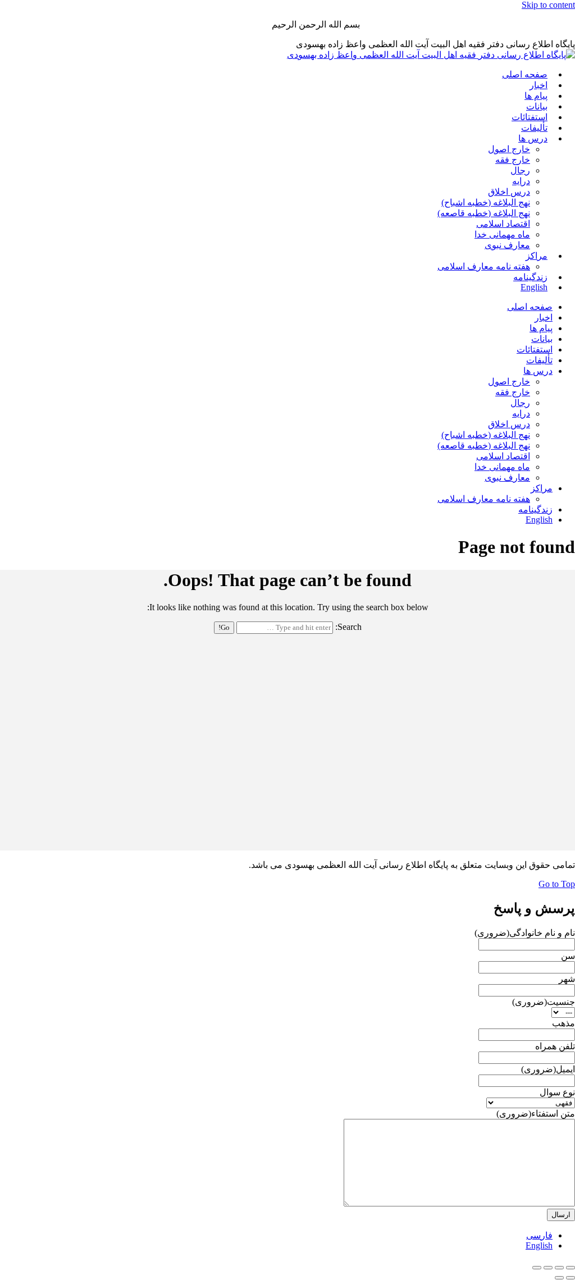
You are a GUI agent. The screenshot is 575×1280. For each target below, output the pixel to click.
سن (568, 956)
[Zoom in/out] (536, 1267)
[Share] (559, 1267)
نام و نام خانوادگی (524, 933)
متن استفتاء (535, 1113)
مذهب (563, 1023)
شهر (567, 979)
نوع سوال (557, 1092)
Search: (348, 627)
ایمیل (548, 1069)
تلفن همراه (555, 1046)
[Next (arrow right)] (559, 1277)
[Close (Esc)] (570, 1267)
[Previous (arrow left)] (570, 1277)
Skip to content (548, 5)
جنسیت (543, 1002)
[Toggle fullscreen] (548, 1267)
